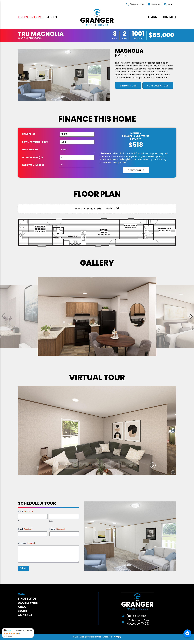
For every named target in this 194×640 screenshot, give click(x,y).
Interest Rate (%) (32, 157)
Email (25, 529)
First (19, 521)
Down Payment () (35, 142)
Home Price (28, 134)
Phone (57, 529)
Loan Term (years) (33, 165)
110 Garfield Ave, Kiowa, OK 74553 (138, 622)
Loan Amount (30, 150)
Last (51, 521)
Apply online (136, 170)
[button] (191, 316)
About (52, 17)
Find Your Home (30, 17)
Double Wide (28, 603)
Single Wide (27, 599)
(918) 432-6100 (137, 4)
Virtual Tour (128, 85)
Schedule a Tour (158, 85)
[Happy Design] (117, 637)
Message (26, 543)
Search (171, 4)
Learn (152, 17)
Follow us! (156, 4)
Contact (169, 17)
